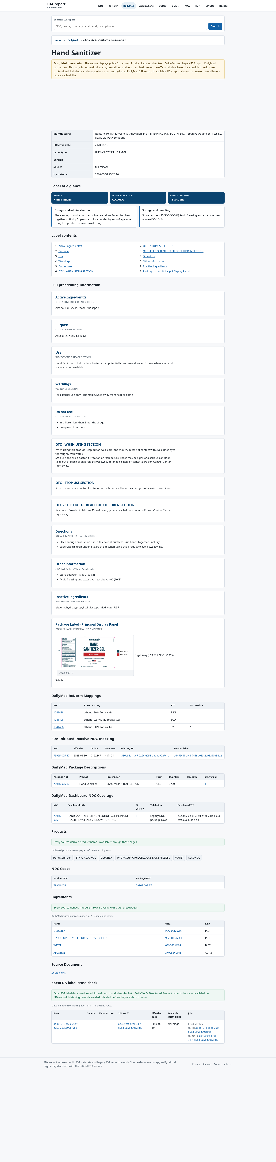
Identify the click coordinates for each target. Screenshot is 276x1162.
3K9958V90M (173, 952)
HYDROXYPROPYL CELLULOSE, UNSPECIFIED (80, 938)
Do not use (65, 266)
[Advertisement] (138, 104)
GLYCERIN (59, 931)
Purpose (63, 251)
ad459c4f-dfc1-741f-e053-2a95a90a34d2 (198, 755)
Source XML (58, 973)
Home (57, 40)
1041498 (59, 712)
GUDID (163, 5)
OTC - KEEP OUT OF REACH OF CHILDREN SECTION (173, 251)
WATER (58, 945)
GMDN (175, 5)
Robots (218, 1064)
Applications (146, 5)
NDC (100, 5)
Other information (154, 261)
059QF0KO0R (173, 945)
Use (60, 256)
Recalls (223, 5)
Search (215, 26)
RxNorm (113, 5)
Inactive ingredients (155, 266)
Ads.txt (228, 1064)
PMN (197, 5)
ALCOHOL (59, 952)
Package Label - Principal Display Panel (166, 271)
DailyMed (128, 5)
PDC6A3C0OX (173, 931)
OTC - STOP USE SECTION (158, 246)
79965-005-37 (61, 755)
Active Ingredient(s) (70, 246)
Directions (149, 256)
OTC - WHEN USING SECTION (75, 271)
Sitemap (207, 1064)
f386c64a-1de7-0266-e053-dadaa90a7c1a (144, 755)
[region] (138, 716)
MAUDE (210, 5)
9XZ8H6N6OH (173, 938)
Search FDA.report (64, 19)
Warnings (64, 261)
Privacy (196, 1064)
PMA (187, 5)
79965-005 (60, 885)
